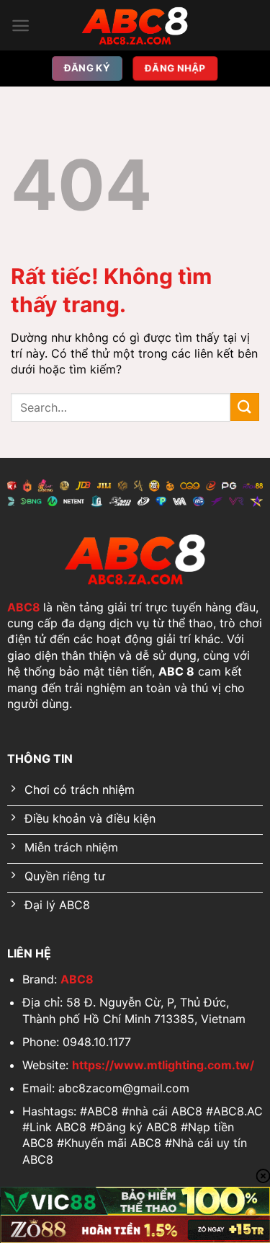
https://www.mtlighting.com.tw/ (163, 1065)
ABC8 (23, 607)
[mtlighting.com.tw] (135, 25)
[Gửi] (244, 407)
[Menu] (20, 25)
